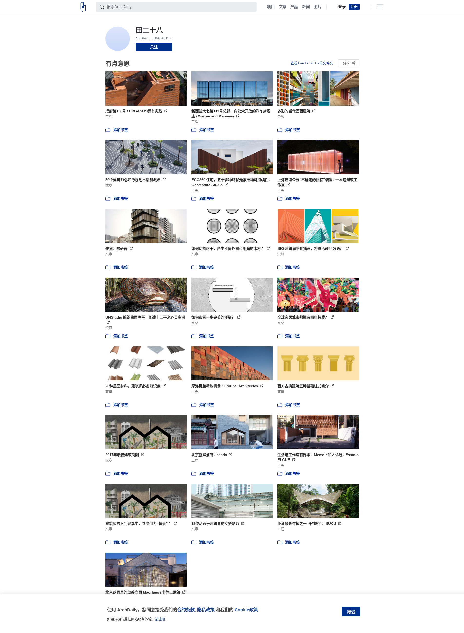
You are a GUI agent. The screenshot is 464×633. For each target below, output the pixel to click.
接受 (351, 612)
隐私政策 (206, 609)
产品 (294, 7)
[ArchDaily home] (83, 7)
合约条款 (186, 609)
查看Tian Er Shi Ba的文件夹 (312, 63)
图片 (318, 7)
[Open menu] (380, 7)
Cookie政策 (246, 609)
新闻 (306, 7)
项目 (271, 7)
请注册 (160, 619)
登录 (342, 7)
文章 (282, 7)
